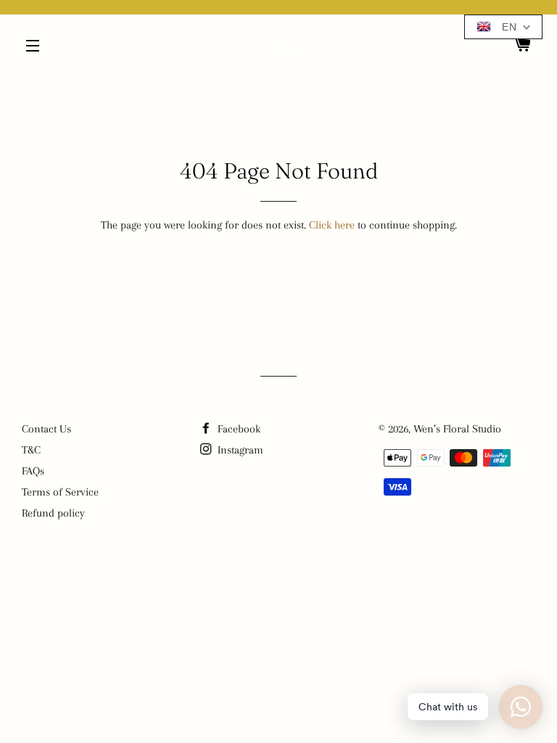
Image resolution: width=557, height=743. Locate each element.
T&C (31, 449)
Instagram (239, 449)
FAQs (33, 470)
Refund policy (53, 513)
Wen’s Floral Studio (457, 428)
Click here (332, 224)
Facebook (237, 428)
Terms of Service (60, 491)
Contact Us (46, 428)
